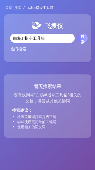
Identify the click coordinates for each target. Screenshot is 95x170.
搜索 (17, 7)
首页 (8, 7)
